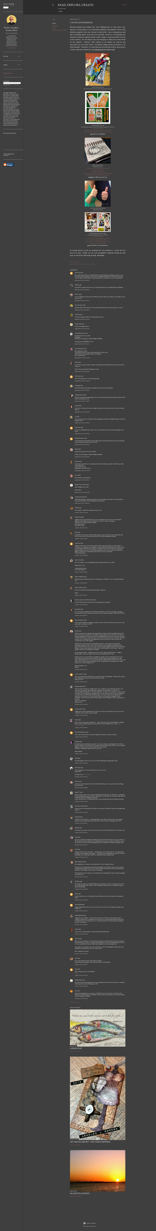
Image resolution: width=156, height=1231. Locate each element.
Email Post (76, 261)
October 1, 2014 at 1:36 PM (81, 583)
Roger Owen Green (80, 484)
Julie (76, 958)
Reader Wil (78, 517)
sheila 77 (77, 792)
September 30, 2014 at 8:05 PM (82, 492)
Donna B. (77, 272)
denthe (77, 827)
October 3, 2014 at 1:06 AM (81, 776)
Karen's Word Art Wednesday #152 (98, 243)
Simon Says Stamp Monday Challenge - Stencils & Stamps (97, 130)
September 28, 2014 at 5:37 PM (82, 289)
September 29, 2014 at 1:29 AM (82, 328)
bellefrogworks (79, 915)
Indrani (77, 507)
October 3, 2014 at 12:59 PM (81, 889)
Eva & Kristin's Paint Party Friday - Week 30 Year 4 (97, 175)
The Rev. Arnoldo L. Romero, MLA (11, 28)
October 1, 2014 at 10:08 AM (81, 555)
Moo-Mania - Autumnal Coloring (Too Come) (97, 168)
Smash (54, 28)
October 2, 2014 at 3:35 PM (81, 727)
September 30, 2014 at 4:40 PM (82, 470)
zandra (77, 405)
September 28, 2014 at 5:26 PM (82, 280)
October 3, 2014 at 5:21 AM (81, 823)
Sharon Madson (79, 576)
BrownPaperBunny (80, 732)
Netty (76, 362)
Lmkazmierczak (79, 497)
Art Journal (55, 26)
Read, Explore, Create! (75, 5)
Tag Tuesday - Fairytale (97, 128)
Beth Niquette (79, 861)
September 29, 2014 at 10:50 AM (82, 380)
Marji (76, 758)
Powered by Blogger (91, 1223)
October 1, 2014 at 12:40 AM (81, 512)
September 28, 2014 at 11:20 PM (82, 319)
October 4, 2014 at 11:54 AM (81, 934)
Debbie (77, 285)
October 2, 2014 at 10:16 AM (81, 704)
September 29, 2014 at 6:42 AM (82, 357)
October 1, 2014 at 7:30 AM (81, 538)
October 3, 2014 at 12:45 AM (81, 763)
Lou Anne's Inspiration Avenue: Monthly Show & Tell (98, 238)
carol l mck (78, 560)
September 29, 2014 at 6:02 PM (82, 412)
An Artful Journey (79, 1193)
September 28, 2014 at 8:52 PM (82, 310)
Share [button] (53, 19)
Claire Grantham (79, 620)
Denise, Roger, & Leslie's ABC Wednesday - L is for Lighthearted (97, 173)
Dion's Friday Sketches (97, 170)
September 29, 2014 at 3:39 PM (82, 390)
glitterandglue (79, 686)
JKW (76, 849)
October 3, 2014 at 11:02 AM (81, 876)
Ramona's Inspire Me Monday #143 (98, 240)
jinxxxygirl (77, 385)
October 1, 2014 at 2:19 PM (81, 595)
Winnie (77, 938)
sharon (77, 781)
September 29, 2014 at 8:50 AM (82, 371)
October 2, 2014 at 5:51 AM (81, 669)
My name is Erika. (80, 806)
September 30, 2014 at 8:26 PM (82, 503)
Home (60, 11)
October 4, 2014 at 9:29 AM (81, 924)
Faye (76, 837)
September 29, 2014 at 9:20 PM (82, 444)
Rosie (76, 449)
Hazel (76, 720)
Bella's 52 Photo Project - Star (98, 211)
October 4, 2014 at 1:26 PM (81, 964)
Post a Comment (74, 1002)
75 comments (77, 1051)
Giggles (77, 741)
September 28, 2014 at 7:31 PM (82, 300)
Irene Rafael (78, 904)
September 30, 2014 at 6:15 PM (82, 480)
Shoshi (77, 631)
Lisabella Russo (79, 395)
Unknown (77, 376)
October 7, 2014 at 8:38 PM (81, 986)
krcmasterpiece (79, 348)
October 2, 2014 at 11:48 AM (81, 715)
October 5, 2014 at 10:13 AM (81, 975)
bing (76, 969)
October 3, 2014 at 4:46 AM (81, 801)
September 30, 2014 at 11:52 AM (82, 456)
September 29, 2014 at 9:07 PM (82, 433)
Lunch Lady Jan (79, 674)
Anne (76, 893)
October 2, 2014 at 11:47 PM (81, 753)
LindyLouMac (79, 709)
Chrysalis (77, 817)
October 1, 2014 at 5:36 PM (81, 615)
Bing (76, 973)
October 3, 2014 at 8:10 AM (81, 832)
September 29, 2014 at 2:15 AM (82, 344)
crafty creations (79, 587)
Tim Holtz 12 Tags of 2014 (59, 30)
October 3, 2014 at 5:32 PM (81, 910)
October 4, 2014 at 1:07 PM (81, 953)
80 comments (77, 1196)
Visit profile (11, 48)
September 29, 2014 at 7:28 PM (82, 422)
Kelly (76, 532)
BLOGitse (77, 767)
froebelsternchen (80, 333)
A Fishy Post (76, 1048)
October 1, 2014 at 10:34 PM (81, 626)
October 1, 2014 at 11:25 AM (81, 572)
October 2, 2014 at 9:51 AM (81, 681)
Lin (76, 416)
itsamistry (77, 609)
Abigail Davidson (79, 438)
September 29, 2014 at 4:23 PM (82, 401)
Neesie (77, 461)
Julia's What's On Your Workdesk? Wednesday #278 (98, 241)
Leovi (76, 475)
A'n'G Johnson (79, 305)
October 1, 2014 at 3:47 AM (81, 527)
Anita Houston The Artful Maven (84, 600)
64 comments (77, 1144)
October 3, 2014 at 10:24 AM (81, 857)
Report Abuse (7, 73)
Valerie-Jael (78, 324)
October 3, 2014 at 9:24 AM (81, 844)
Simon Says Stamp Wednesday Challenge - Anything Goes (97, 132)
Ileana (76, 929)
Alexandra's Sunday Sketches (97, 171)
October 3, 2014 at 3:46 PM (81, 900)
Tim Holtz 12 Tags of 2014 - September (98, 90)
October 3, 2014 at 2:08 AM (81, 787)
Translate (16, 84)
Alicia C (77, 294)
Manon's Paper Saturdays (98, 236)
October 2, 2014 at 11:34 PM (81, 737)
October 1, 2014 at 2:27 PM (81, 604)
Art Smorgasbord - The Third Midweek (90, 1142)
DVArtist (77, 881)
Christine (77, 314)
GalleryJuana (78, 980)
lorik (76, 991)
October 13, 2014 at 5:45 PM (81, 998)
